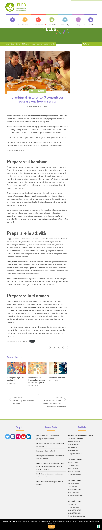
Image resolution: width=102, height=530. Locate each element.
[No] (100, 524)
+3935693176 (73, 451)
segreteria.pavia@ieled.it (77, 516)
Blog (12, 44)
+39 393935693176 (75, 513)
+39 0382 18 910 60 (75, 510)
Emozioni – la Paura (57, 377)
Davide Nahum (34, 106)
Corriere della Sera (38, 115)
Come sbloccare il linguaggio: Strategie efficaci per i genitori (36, 380)
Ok (51, 527)
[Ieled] (16, 7)
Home (7, 44)
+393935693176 (74, 492)
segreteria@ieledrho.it (77, 495)
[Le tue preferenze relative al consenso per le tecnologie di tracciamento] (98, 526)
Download (32, 341)
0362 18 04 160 (73, 468)
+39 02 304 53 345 (75, 489)
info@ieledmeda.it (75, 474)
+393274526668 (74, 471)
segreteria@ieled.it (75, 453)
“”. (10, 170)
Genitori (45, 106)
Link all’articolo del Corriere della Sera (17, 341)
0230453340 (73, 448)
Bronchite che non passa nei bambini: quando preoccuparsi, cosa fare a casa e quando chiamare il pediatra (50, 466)
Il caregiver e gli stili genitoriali (15, 378)
